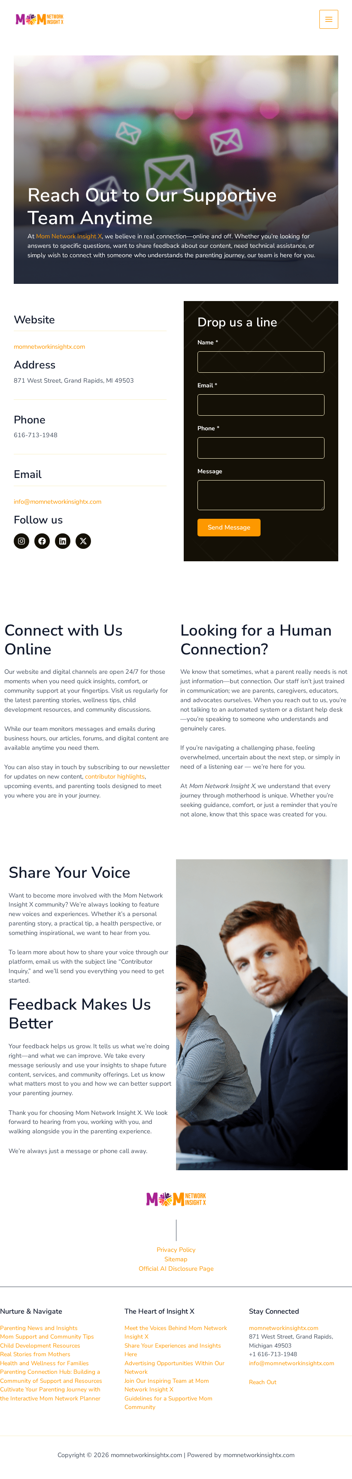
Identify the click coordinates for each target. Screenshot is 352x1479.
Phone (208, 428)
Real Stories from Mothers (35, 1354)
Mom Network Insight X (69, 236)
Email (207, 385)
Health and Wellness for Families (44, 1363)
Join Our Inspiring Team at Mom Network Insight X (166, 1385)
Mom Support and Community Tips (47, 1337)
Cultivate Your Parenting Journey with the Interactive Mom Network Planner (50, 1394)
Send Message (229, 527)
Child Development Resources (40, 1346)
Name (207, 342)
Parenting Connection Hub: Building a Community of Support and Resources (51, 1376)
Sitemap (176, 1259)
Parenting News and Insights (39, 1328)
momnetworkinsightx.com (284, 1328)
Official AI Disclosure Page (176, 1268)
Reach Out (262, 1382)
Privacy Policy (176, 1249)
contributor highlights (115, 776)
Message (209, 471)
